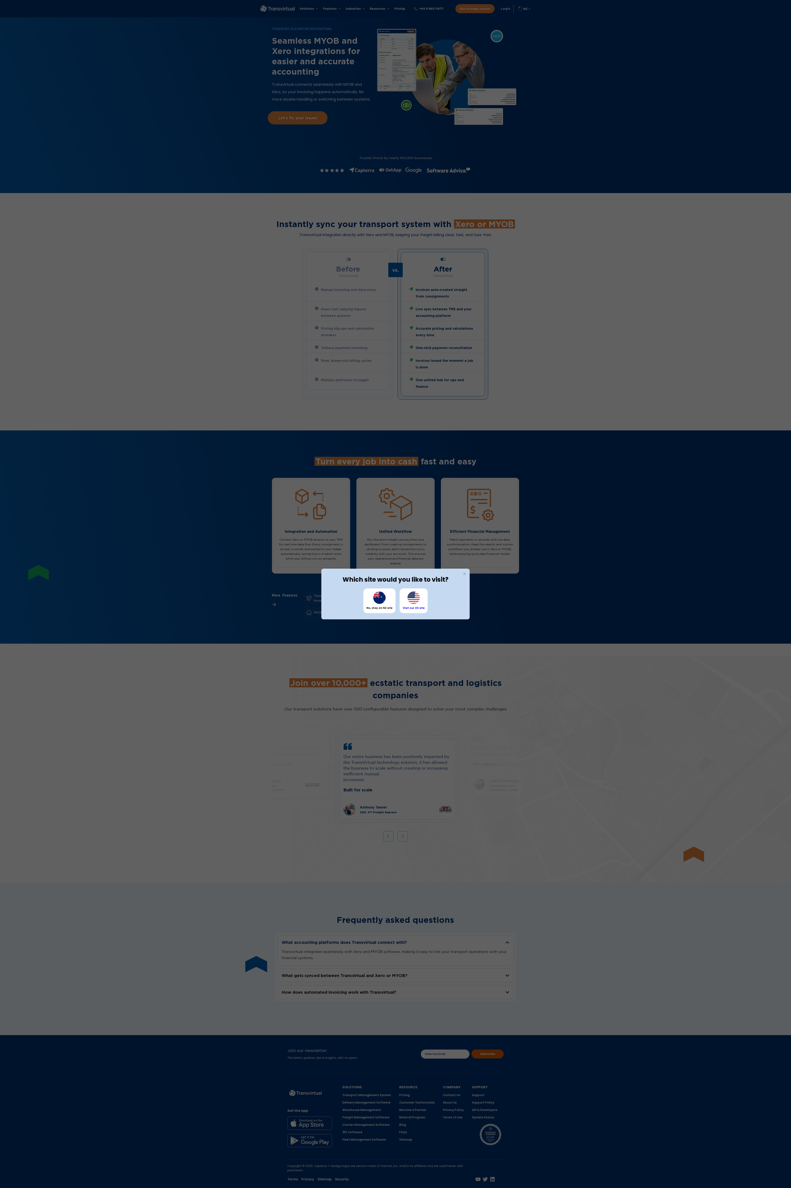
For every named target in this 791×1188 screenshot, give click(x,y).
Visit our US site (414, 608)
